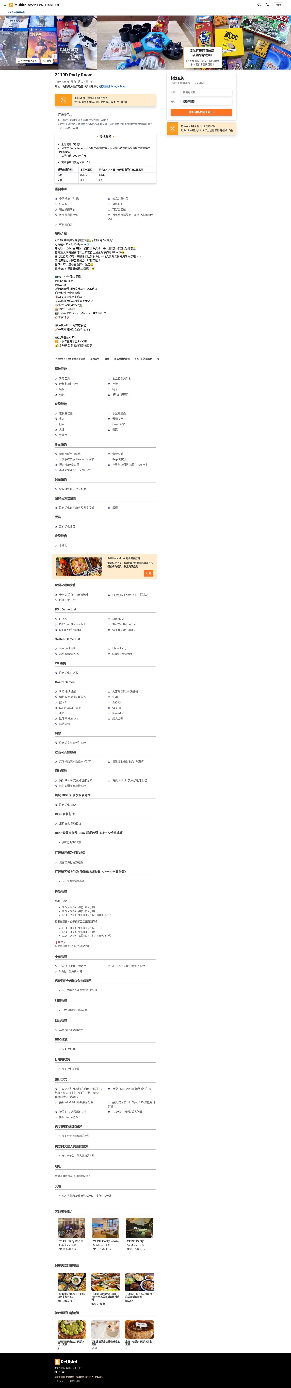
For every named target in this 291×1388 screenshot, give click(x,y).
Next (287, 42)
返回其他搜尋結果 (17, 12)
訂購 (148, 573)
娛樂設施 (94, 358)
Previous (4, 42)
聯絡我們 (80, 1377)
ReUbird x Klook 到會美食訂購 (70, 358)
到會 (107, 358)
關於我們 (89, 1377)
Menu (278, 5)
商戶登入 (99, 1377)
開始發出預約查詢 (200, 112)
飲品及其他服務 (122, 358)
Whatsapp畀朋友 (28, 61)
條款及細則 (60, 1377)
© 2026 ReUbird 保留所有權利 (68, 1381)
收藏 (48, 61)
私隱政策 (70, 1377)
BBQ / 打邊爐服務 (143, 358)
